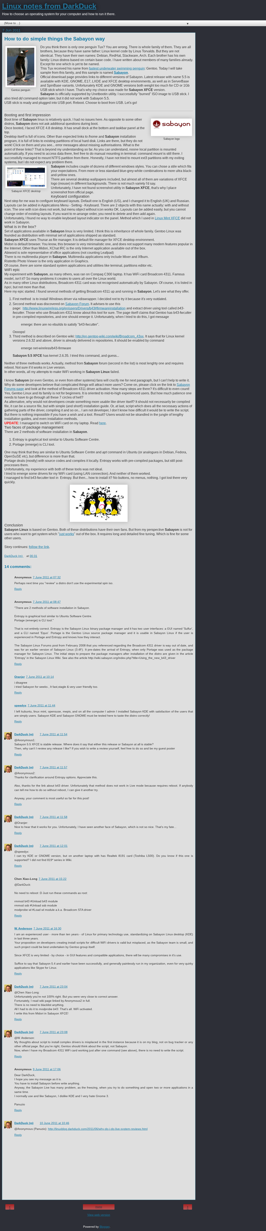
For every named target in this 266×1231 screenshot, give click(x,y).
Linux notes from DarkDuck (49, 6)
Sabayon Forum (77, 304)
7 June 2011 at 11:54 (53, 734)
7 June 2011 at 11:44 (41, 705)
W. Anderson (23, 928)
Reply (18, 589)
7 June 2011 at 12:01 (54, 845)
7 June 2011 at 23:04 (54, 986)
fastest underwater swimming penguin (117, 68)
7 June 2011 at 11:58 (53, 817)
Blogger (105, 1226)
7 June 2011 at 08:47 (47, 601)
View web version (98, 1214)
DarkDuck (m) (23, 734)
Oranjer (19, 676)
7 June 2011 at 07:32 (47, 577)
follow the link (39, 547)
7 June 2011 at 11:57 (53, 767)
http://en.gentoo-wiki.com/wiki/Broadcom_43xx (109, 336)
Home (98, 1206)
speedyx (20, 705)
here (102, 423)
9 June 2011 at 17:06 (47, 1069)
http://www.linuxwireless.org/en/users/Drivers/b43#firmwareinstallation (74, 308)
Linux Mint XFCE (167, 218)
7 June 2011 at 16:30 (47, 928)
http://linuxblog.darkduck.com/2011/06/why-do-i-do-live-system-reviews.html (98, 1128)
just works (66, 534)
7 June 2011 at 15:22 (52, 878)
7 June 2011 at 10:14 (40, 676)
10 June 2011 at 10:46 (54, 1123)
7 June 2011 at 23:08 (54, 1032)
